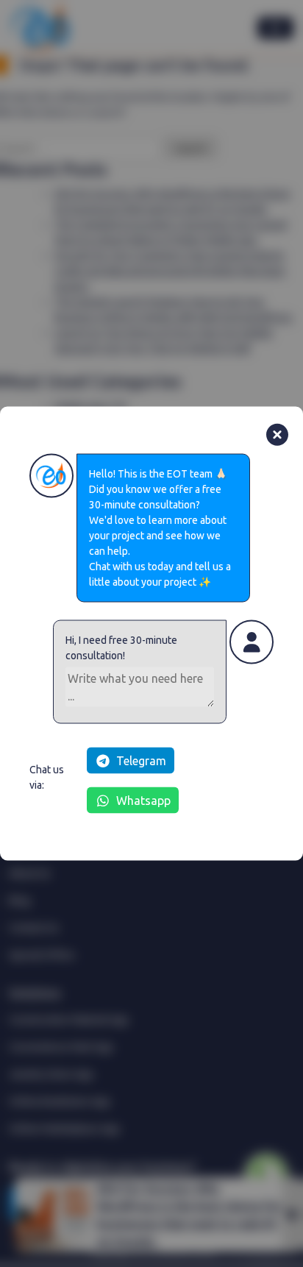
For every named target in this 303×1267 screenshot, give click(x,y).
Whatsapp (143, 800)
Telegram (141, 760)
